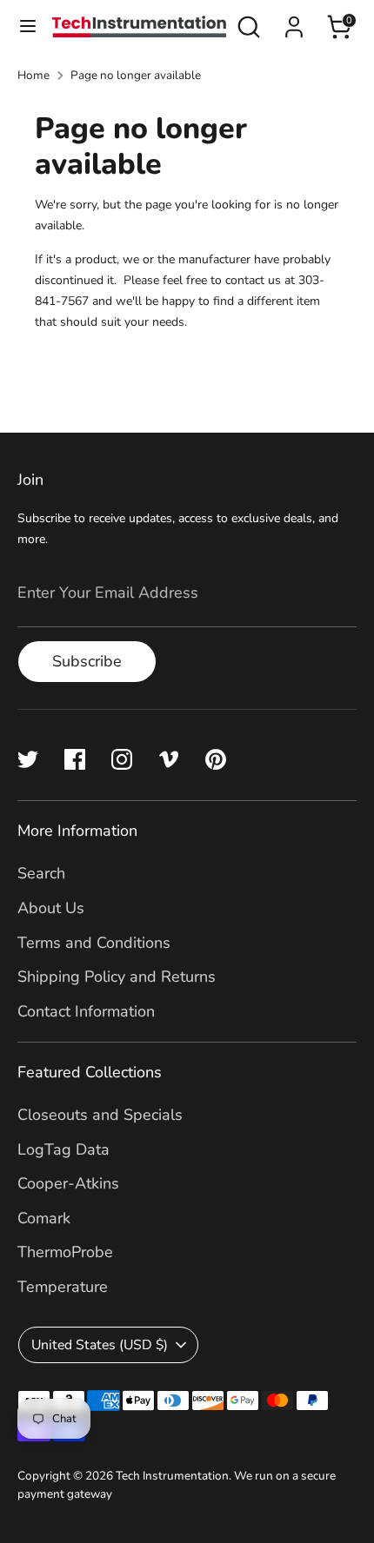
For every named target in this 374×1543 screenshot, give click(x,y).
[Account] (294, 21)
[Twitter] (27, 759)
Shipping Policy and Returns (116, 976)
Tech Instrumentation (172, 1475)
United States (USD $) (99, 1344)
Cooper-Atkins (68, 1183)
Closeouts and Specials (100, 1114)
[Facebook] (74, 759)
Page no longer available (135, 75)
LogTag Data (63, 1149)
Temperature (62, 1286)
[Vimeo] (168, 759)
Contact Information (86, 1011)
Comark (43, 1218)
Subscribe (87, 661)
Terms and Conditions (93, 942)
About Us (50, 907)
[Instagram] (121, 759)
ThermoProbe (65, 1252)
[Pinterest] (215, 759)
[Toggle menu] (26, 26)
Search (41, 873)
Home (33, 75)
